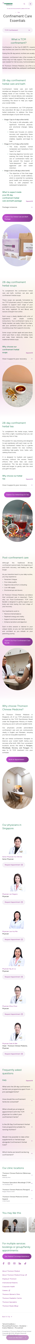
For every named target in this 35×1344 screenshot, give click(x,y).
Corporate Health (8, 1286)
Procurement (19, 1328)
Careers (5, 1290)
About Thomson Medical (11, 1271)
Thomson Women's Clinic (11, 1294)
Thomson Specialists (9, 1302)
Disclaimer (23, 1326)
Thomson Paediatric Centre (12, 1298)
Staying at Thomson (9, 1279)
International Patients (10, 1283)
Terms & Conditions (8, 1324)
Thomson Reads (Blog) (10, 1306)
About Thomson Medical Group (13, 1275)
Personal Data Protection (10, 1326)
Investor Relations (7, 1328)
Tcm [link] (19, 12)
